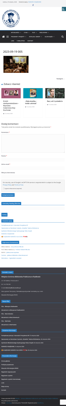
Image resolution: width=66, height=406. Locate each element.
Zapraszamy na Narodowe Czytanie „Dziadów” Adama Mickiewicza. (20, 228)
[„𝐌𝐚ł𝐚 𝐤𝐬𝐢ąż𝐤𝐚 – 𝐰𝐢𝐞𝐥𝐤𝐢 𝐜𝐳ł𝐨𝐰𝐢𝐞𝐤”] (33, 89)
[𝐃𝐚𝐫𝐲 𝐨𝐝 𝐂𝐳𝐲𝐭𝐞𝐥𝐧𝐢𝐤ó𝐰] (55, 89)
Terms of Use (19, 185)
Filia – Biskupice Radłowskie (9, 306)
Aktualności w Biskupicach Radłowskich (12, 310)
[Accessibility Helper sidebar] (64, 9)
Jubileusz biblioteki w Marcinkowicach (17, 255)
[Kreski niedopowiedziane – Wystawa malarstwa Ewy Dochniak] (11, 89)
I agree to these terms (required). (13, 188)
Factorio (3, 255)
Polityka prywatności (7, 364)
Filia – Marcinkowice (7, 314)
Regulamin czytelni (6, 375)
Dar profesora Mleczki (17, 247)
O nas (26, 32)
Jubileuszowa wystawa (12, 252)
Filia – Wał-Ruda (6, 321)
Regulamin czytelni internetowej (10, 379)
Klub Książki (49, 36)
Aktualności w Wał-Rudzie (8, 324)
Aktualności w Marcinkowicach (10, 317)
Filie (33, 32)
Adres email (5, 164)
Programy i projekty (17, 36)
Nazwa (4, 156)
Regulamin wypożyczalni (8, 372)
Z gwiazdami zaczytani (15, 258)
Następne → (61, 79)
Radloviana (43, 32)
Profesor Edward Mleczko (23, 249)
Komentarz (5, 132)
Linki (12, 41)
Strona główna (5, 361)
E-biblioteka (21, 41)
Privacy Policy (7, 185)
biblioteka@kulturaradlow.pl (13, 288)
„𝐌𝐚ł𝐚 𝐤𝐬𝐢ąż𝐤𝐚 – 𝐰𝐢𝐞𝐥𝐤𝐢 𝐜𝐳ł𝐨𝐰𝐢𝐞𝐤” (31, 102)
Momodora (4, 258)
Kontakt (30, 41)
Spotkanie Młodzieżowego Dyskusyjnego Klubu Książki (16, 231)
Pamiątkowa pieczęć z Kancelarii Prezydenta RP (14, 225)
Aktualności (15, 32)
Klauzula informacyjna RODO (9, 295)
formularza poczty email (23, 291)
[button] (20, 32)
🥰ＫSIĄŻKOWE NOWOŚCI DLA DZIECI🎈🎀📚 (14, 236)
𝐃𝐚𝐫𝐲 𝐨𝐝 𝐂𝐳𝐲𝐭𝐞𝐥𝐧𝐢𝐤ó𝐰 (55, 101)
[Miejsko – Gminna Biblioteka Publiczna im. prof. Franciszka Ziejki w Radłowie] (3, 37)
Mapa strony (5, 386)
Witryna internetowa (8, 173)
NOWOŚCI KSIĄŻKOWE (34, 2)
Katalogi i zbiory (34, 36)
